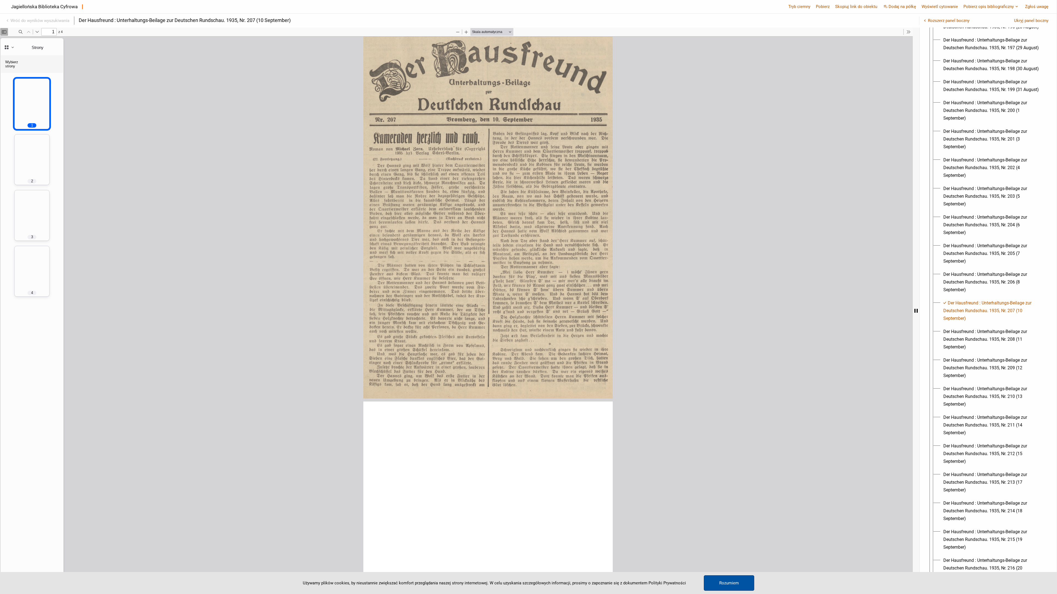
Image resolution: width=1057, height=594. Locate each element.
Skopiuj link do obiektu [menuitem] (856, 6)
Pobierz (823, 6)
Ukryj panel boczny (1031, 20)
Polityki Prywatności (667, 583)
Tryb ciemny (799, 6)
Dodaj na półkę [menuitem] (902, 6)
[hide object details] (916, 311)
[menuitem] (993, 44)
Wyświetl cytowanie (940, 6)
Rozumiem (729, 583)
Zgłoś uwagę (1036, 6)
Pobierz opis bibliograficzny (988, 6)
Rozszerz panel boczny (948, 20)
